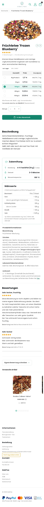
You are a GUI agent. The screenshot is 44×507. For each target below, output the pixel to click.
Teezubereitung (8, 432)
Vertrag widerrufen (11, 455)
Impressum (6, 479)
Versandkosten (26, 100)
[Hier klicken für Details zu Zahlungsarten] (22, 498)
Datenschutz (6, 482)
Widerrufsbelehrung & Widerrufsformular (16, 452)
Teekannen (6, 437)
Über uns (5, 474)
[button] (16, 410)
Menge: (4, 109)
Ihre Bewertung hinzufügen (24, 55)
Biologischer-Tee (8, 435)
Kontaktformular (8, 462)
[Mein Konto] (35, 4)
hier (38, 278)
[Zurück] (37, 45)
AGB (3, 477)
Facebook (5, 465)
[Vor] (40, 45)
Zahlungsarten (7, 447)
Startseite (4, 11)
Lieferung (5, 449)
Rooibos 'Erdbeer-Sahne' (22, 396)
